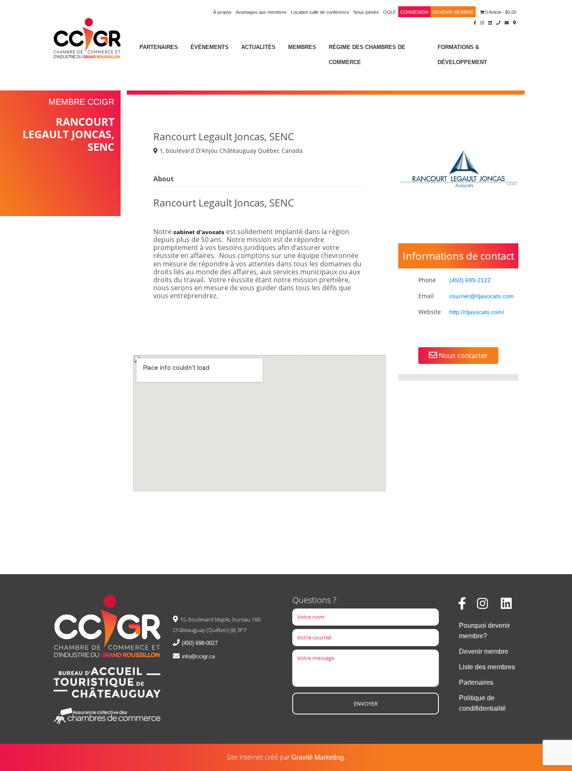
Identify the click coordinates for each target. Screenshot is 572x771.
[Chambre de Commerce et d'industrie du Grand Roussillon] (87, 37)
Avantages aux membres (261, 12)
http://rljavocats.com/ (476, 312)
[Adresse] (514, 22)
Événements (210, 47)
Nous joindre (366, 12)
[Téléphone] (498, 22)
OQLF (389, 12)
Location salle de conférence (320, 12)
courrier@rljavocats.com (481, 296)
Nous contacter (462, 355)
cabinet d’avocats (199, 232)
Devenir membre (453, 12)
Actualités (258, 47)
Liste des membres (487, 666)
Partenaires (158, 47)
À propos (222, 12)
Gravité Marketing (317, 757)
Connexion (414, 12)
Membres (302, 47)
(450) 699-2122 (470, 280)
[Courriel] (506, 22)
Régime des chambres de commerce (367, 54)
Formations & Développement (462, 54)
